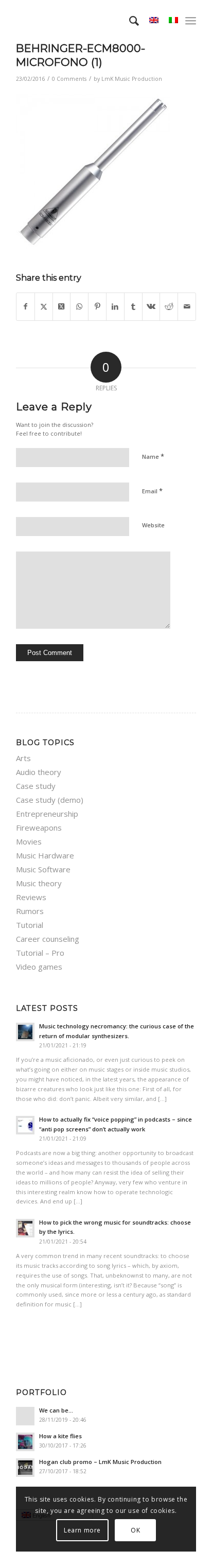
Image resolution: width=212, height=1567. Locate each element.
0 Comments (69, 78)
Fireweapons (39, 827)
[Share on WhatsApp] (79, 306)
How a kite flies (60, 1436)
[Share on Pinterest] (97, 306)
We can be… (56, 1410)
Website (153, 525)
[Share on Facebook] (25, 306)
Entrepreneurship (47, 813)
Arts (23, 758)
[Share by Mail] (187, 306)
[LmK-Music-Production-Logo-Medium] (88, 20)
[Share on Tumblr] (133, 306)
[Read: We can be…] (25, 1416)
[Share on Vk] (151, 306)
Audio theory (38, 772)
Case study (36, 786)
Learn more (82, 1530)
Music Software (43, 869)
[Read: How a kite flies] (25, 1442)
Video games (39, 966)
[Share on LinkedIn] (115, 306)
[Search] (129, 20)
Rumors (30, 911)
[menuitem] (129, 20)
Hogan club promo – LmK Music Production (100, 1462)
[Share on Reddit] (169, 306)
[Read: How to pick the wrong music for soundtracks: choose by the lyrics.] (25, 1228)
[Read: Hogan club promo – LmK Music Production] (25, 1467)
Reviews (31, 897)
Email (152, 490)
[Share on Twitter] (43, 306)
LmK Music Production (131, 78)
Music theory (39, 883)
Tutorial (29, 925)
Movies (29, 841)
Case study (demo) (49, 800)
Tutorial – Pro (40, 953)
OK (135, 1530)
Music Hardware (45, 855)
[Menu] (190, 20)
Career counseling (47, 939)
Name (153, 456)
